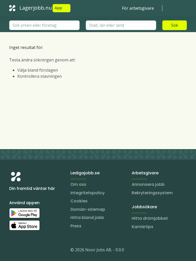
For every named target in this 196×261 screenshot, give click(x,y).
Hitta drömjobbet (150, 218)
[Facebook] (34, 251)
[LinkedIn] (23, 251)
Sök (174, 25)
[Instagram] (13, 251)
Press (75, 226)
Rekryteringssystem (152, 193)
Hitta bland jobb (87, 217)
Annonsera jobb (148, 184)
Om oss (78, 184)
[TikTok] (44, 251)
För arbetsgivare (138, 8)
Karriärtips (142, 227)
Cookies (79, 201)
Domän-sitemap (87, 209)
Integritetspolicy (87, 193)
